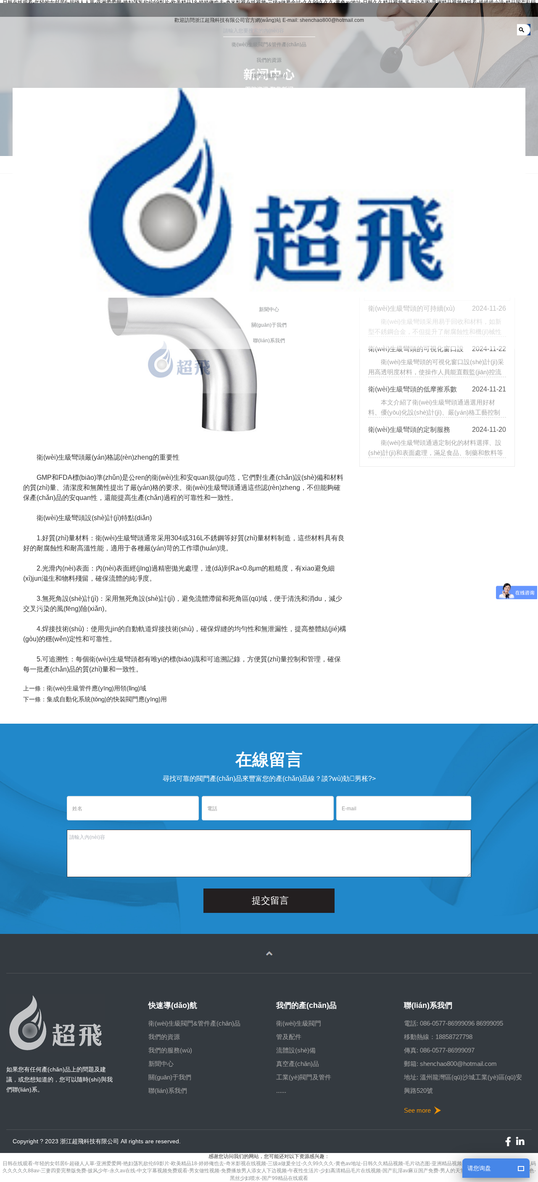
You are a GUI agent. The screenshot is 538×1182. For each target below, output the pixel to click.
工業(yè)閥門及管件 (303, 1077)
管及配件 (288, 1036)
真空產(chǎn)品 (297, 1063)
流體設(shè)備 (296, 1050)
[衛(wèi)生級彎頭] (191, 354)
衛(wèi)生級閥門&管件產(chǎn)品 (194, 1023)
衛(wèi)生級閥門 (298, 1023)
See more (417, 1110)
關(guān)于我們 (169, 1077)
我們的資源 (164, 1036)
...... (281, 1090)
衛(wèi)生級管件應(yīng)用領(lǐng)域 (96, 688)
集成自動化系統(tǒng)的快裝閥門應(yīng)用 (107, 699)
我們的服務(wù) (170, 1050)
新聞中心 (161, 1063)
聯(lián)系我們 (167, 1090)
